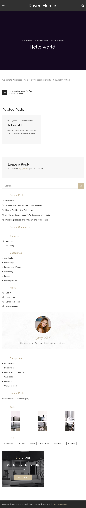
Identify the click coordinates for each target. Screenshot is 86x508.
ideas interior (58, 443)
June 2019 (10, 246)
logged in (23, 168)
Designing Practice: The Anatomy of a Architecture (26, 220)
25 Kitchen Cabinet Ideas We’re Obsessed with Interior (27, 215)
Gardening (8, 271)
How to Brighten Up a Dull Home (19, 210)
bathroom (21, 443)
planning (71, 443)
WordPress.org (12, 306)
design (32, 443)
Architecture (9, 258)
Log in (8, 293)
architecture (8, 443)
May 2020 (10, 241)
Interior (7, 276)
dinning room (44, 443)
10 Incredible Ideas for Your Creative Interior (23, 205)
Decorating (9, 262)
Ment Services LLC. (60, 504)
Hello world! (14, 125)
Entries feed (11, 297)
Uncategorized (41, 40)
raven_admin (59, 40)
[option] (22, 129)
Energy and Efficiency (13, 267)
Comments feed (13, 302)
